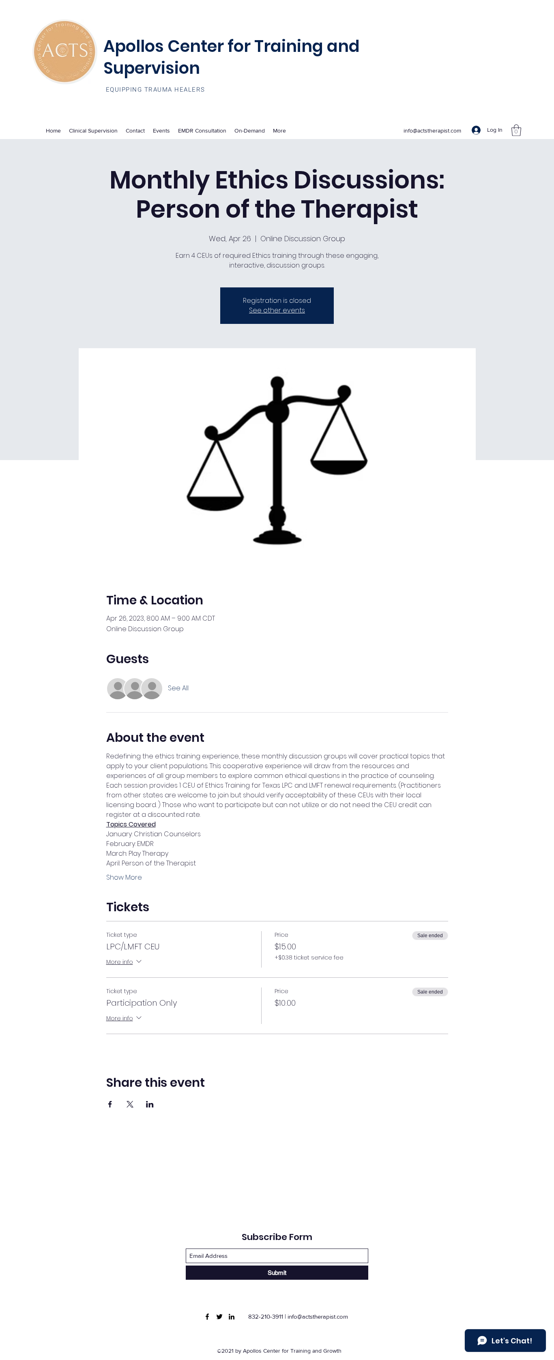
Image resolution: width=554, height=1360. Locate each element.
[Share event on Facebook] (110, 1104)
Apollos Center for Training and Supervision (231, 57)
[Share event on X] (130, 1104)
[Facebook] (207, 1317)
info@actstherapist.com (432, 130)
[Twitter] (219, 1317)
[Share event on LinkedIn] (150, 1104)
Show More (124, 877)
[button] (516, 130)
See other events (277, 310)
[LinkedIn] (232, 1317)
